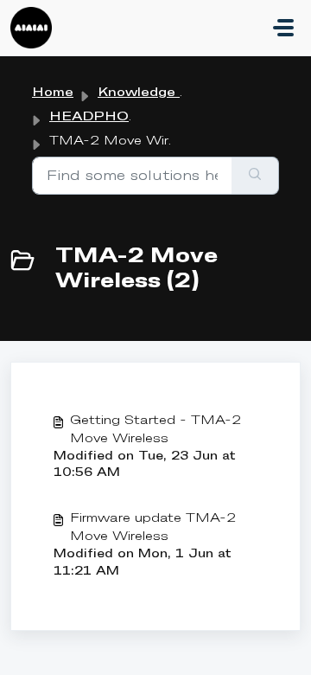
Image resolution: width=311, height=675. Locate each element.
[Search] (255, 176)
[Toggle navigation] (283, 27)
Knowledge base (155, 93)
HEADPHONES (105, 117)
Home (52, 93)
